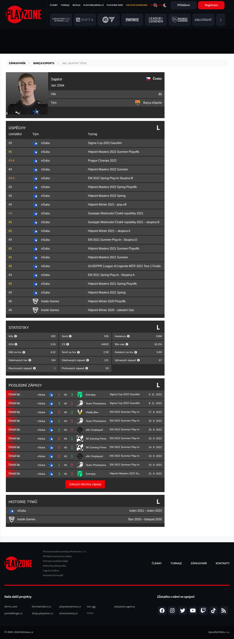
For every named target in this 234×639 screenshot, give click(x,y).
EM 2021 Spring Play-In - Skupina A (111, 274)
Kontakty (223, 563)
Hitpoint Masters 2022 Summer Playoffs (113, 151)
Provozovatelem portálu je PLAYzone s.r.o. (65, 551)
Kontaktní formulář (53, 575)
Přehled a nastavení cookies (57, 556)
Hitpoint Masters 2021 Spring (107, 292)
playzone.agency (124, 606)
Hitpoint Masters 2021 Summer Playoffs (113, 248)
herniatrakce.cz (41, 606)
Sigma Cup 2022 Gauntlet (105, 143)
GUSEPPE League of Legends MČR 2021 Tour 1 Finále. (124, 266)
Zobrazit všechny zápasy (85, 484)
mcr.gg (91, 606)
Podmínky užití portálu (54, 565)
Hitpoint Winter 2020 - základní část (111, 310)
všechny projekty (90, 613)
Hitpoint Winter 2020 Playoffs (107, 301)
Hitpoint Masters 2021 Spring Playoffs (112, 283)
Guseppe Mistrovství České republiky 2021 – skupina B (123, 222)
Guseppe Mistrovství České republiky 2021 (115, 213)
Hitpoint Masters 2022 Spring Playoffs (112, 187)
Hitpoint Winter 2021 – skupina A (109, 230)
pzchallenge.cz (13, 613)
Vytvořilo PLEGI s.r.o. (219, 632)
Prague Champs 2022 (102, 160)
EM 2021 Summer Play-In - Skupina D (112, 239)
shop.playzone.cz (42, 613)
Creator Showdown (136, 5)
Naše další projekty (17, 597)
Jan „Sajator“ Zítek (74, 63)
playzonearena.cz (70, 606)
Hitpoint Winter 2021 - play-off (107, 204)
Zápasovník (17, 63)
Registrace (211, 5)
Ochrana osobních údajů (55, 561)
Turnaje (65, 5)
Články (54, 5)
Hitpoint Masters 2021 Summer (108, 257)
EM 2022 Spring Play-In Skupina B (110, 178)
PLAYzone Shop (115, 5)
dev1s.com (10, 606)
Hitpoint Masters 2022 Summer (108, 169)
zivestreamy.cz (68, 613)
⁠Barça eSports (43, 63)
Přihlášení (183, 5)
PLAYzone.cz (26, 632)
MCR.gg (76, 5)
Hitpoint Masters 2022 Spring (107, 195)
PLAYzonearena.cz (93, 5)
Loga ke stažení (51, 570)
